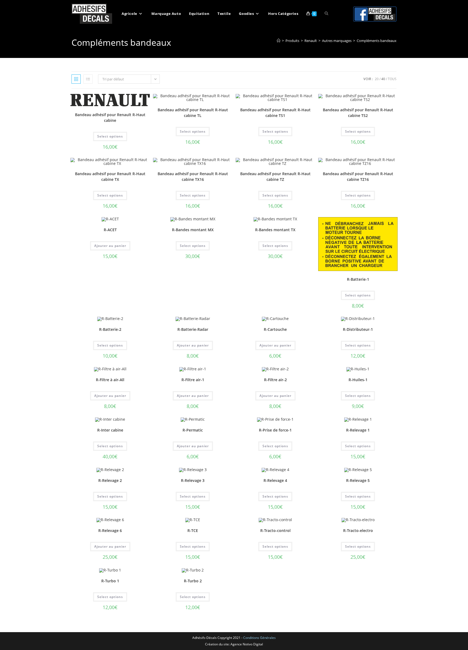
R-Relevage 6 (110, 530)
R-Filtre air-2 (275, 379)
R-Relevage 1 (358, 430)
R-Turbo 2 (193, 580)
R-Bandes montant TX (275, 229)
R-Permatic (193, 430)
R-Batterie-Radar (192, 329)
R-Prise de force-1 (275, 430)
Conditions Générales (259, 637)
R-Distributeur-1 (358, 329)
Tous (392, 79)
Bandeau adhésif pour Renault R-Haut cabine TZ (275, 176)
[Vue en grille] (76, 79)
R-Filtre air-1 (192, 379)
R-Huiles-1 (358, 379)
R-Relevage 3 (192, 480)
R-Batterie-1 (358, 279)
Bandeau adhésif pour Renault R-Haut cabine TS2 (358, 112)
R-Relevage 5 (358, 480)
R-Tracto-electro (358, 530)
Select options (110, 136)
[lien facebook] (374, 14)
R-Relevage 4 (275, 480)
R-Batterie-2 (110, 329)
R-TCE (192, 530)
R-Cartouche (275, 329)
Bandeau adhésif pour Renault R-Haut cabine (110, 117)
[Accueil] (278, 40)
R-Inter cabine (110, 430)
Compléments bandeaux (376, 40)
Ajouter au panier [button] (110, 245)
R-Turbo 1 (110, 580)
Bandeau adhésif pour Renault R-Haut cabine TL (193, 112)
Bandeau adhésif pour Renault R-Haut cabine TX (110, 176)
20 (377, 79)
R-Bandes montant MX (193, 229)
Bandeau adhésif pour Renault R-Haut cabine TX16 (193, 176)
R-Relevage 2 (110, 480)
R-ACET (110, 229)
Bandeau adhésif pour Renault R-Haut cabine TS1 (275, 112)
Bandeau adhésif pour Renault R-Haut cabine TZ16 (358, 176)
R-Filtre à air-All (110, 379)
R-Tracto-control (275, 530)
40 (383, 79)
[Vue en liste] (88, 79)
